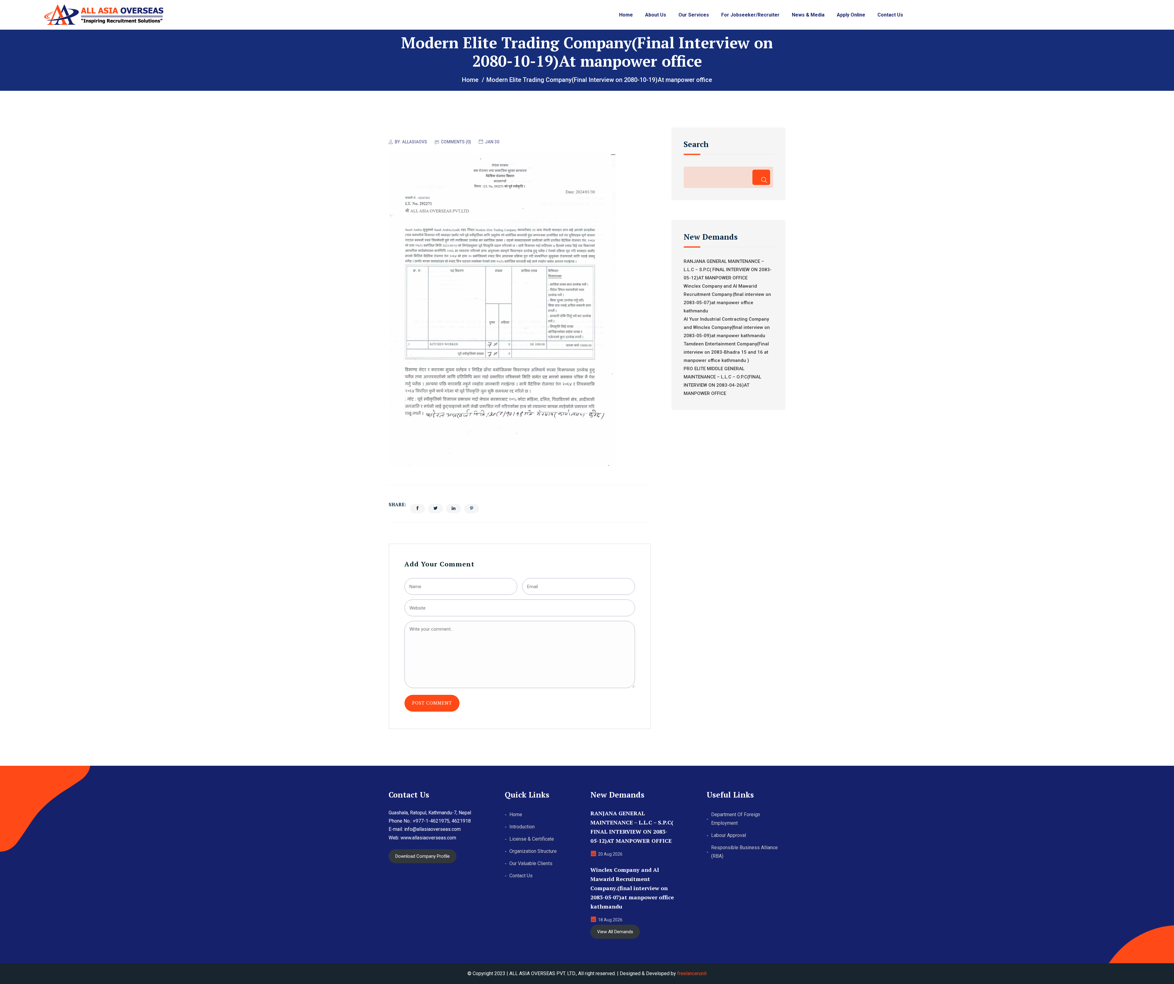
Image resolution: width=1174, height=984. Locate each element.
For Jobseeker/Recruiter (750, 15)
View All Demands (615, 931)
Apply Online (851, 15)
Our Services (693, 15)
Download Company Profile (422, 856)
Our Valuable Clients (530, 863)
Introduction (522, 827)
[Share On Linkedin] (453, 508)
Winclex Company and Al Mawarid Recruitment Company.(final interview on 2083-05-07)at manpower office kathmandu (632, 888)
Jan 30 (492, 141)
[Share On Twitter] (435, 508)
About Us (655, 15)
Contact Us (890, 15)
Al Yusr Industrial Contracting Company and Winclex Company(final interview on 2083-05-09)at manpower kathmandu (727, 327)
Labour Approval (728, 835)
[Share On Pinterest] (471, 508)
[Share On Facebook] (417, 508)
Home (626, 15)
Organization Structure (533, 851)
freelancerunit (692, 973)
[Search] (761, 177)
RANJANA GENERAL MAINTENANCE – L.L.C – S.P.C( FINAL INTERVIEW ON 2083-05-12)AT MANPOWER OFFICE (728, 270)
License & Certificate (531, 839)
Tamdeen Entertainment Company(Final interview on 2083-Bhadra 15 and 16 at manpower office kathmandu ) (726, 352)
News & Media (808, 15)
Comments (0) (456, 141)
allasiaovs (414, 141)
